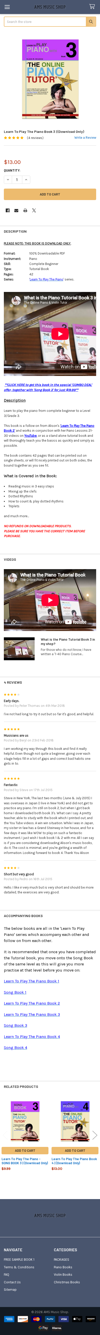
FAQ (6, 1274)
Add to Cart (25, 1150)
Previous (5, 1135)
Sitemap (10, 1289)
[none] (50, 78)
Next (95, 1135)
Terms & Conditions (19, 1267)
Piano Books (63, 1267)
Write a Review (85, 137)
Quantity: (12, 170)
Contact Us (12, 1282)
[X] (34, 210)
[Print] (25, 210)
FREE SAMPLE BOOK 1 (19, 1259)
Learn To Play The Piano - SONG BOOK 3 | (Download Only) (25, 1161)
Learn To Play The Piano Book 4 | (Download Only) (74, 1161)
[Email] (16, 210)
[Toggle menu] (7, 7)
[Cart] (93, 7)
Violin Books (63, 1274)
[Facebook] (7, 210)
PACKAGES (61, 1259)
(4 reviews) (35, 138)
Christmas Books (67, 1282)
